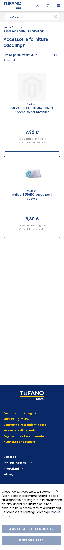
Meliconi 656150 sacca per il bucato (32, 196)
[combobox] (32, 16)
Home (7, 27)
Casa (17, 27)
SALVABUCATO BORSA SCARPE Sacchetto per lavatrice (32, 110)
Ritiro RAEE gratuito (16, 419)
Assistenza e (12, 442)
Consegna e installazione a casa (25, 425)
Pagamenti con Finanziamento (24, 436)
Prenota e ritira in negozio (21, 413)
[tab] (57, 55)
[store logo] (12, 5)
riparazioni (27, 442)
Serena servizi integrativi (20, 430)
